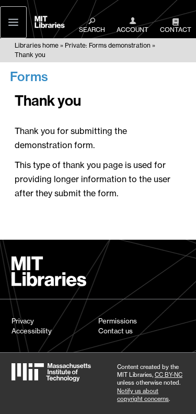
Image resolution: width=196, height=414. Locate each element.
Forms (29, 76)
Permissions (117, 321)
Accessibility (31, 331)
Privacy (22, 321)
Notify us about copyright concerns (143, 394)
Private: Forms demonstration (108, 45)
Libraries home (37, 45)
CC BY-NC (168, 374)
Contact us (115, 331)
